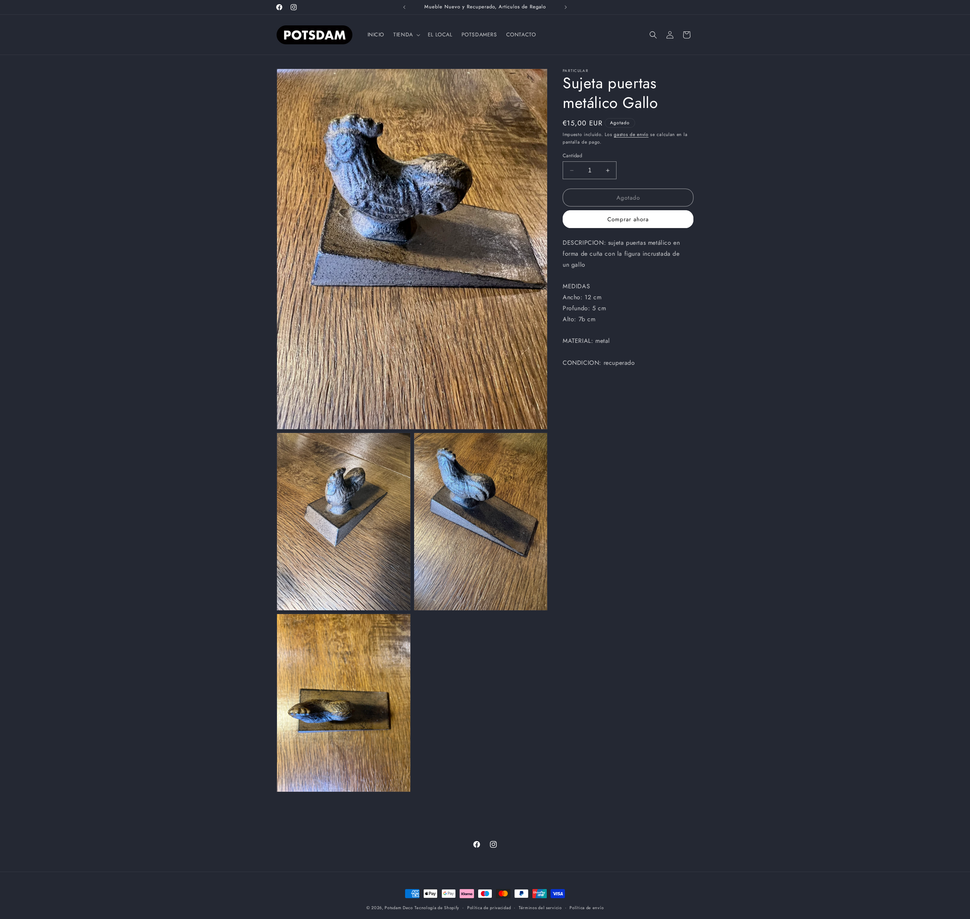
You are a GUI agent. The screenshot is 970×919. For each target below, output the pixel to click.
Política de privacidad (489, 908)
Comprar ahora (628, 219)
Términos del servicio (540, 908)
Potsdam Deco (399, 908)
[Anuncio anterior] (404, 7)
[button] (406, 34)
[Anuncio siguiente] (565, 7)
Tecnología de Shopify (437, 908)
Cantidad (572, 155)
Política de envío (586, 908)
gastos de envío (631, 134)
